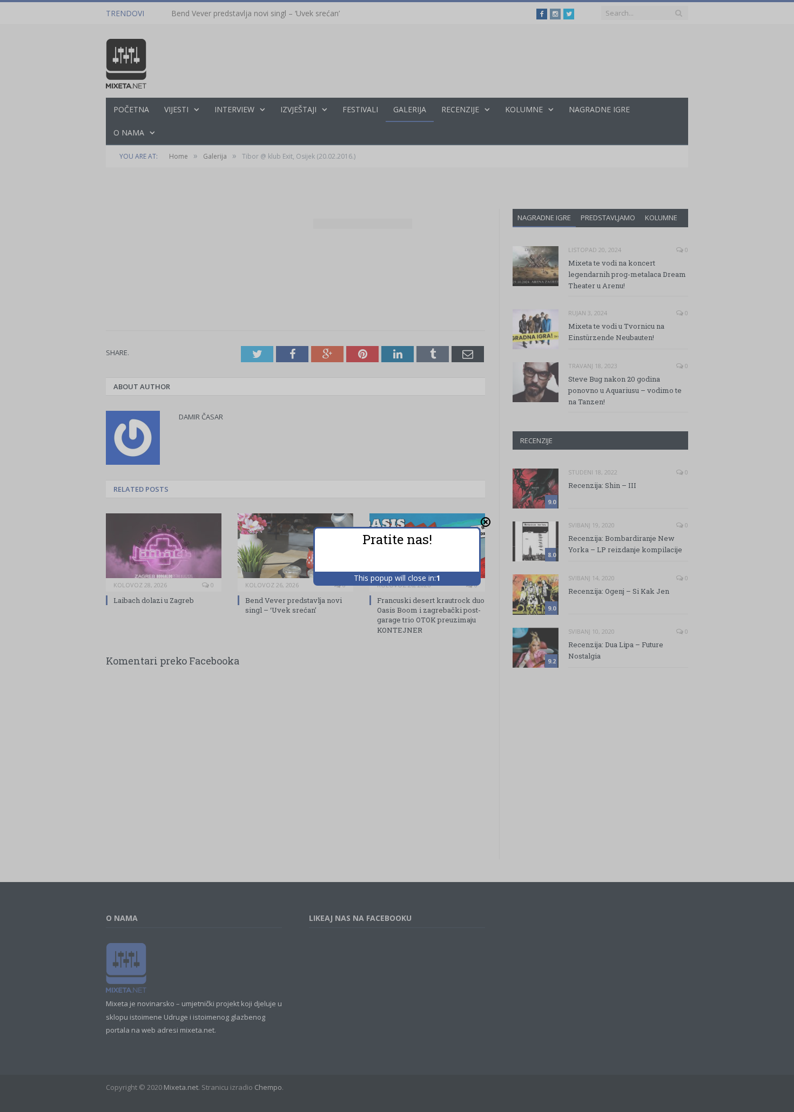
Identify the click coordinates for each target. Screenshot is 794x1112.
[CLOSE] (485, 522)
